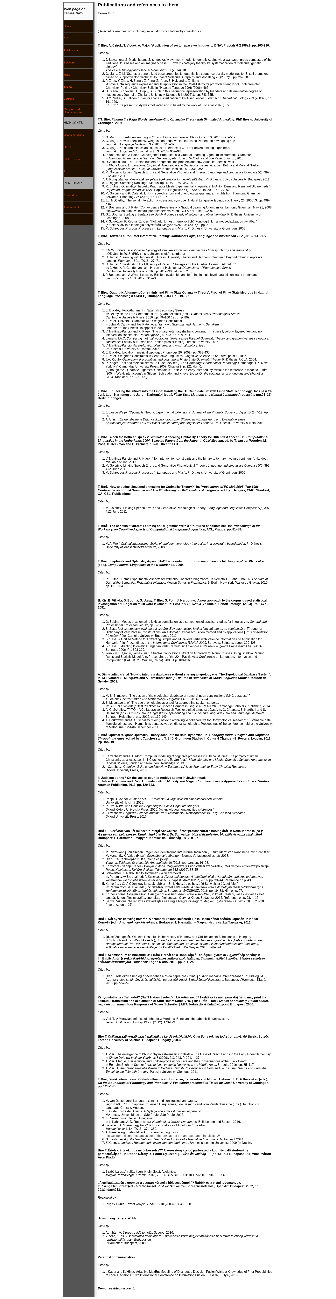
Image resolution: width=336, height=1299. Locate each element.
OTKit (67, 147)
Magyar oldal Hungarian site (73, 111)
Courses (69, 98)
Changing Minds (74, 134)
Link (197, 366)
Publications (71, 50)
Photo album (71, 195)
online (123, 462)
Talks (67, 74)
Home (67, 26)
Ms (134, 1218)
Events (68, 86)
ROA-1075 (173, 183)
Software (69, 62)
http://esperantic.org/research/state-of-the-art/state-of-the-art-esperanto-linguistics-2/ (163, 1135)
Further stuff (71, 207)
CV (65, 38)
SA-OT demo (72, 159)
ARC (66, 171)
